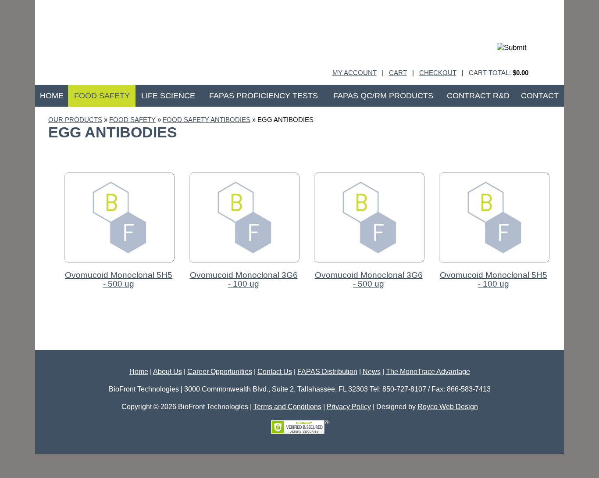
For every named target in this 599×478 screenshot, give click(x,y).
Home (138, 371)
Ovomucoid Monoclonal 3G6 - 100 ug (244, 279)
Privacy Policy (349, 406)
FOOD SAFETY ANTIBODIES (206, 119)
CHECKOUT (437, 72)
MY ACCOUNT (354, 72)
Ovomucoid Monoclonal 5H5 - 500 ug (118, 279)
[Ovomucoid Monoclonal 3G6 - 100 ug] (244, 266)
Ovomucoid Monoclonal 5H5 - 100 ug (493, 279)
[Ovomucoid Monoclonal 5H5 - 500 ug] (119, 266)
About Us (167, 371)
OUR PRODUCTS (75, 119)
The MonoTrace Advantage (428, 371)
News (372, 371)
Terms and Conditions (287, 406)
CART (398, 72)
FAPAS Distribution (327, 371)
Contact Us (274, 371)
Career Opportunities (219, 371)
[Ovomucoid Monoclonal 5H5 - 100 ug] (494, 266)
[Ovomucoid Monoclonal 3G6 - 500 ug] (369, 266)
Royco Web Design (447, 406)
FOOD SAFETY (132, 119)
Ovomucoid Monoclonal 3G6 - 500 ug (369, 279)
